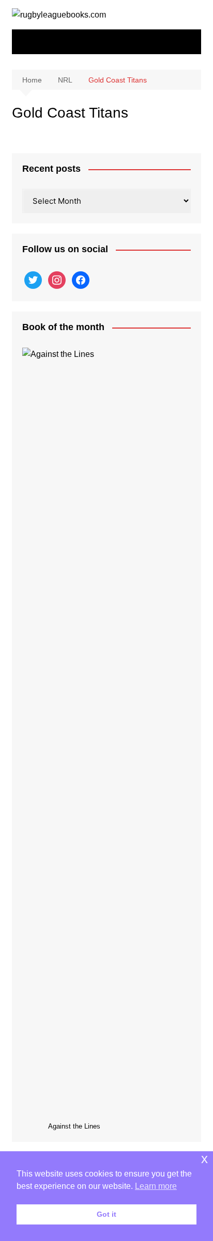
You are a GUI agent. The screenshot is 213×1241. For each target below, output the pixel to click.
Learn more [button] (156, 1186)
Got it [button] (106, 1214)
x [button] (204, 1159)
